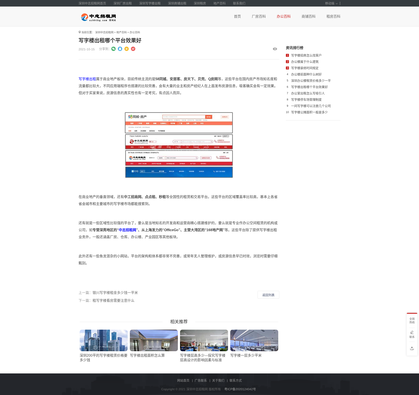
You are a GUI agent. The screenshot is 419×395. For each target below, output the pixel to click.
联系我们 (239, 3)
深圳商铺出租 (177, 3)
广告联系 (201, 380)
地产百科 (219, 3)
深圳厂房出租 (122, 3)
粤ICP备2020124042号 (240, 389)
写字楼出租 (87, 79)
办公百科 (284, 16)
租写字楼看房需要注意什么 (113, 300)
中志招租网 (127, 230)
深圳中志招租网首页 (92, 3)
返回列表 (268, 295)
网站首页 (183, 380)
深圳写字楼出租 (150, 3)
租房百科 (333, 16)
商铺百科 (309, 16)
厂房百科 (259, 16)
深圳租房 (200, 3)
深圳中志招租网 (104, 32)
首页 (237, 16)
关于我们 (218, 380)
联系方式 (236, 380)
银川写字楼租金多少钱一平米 (115, 293)
